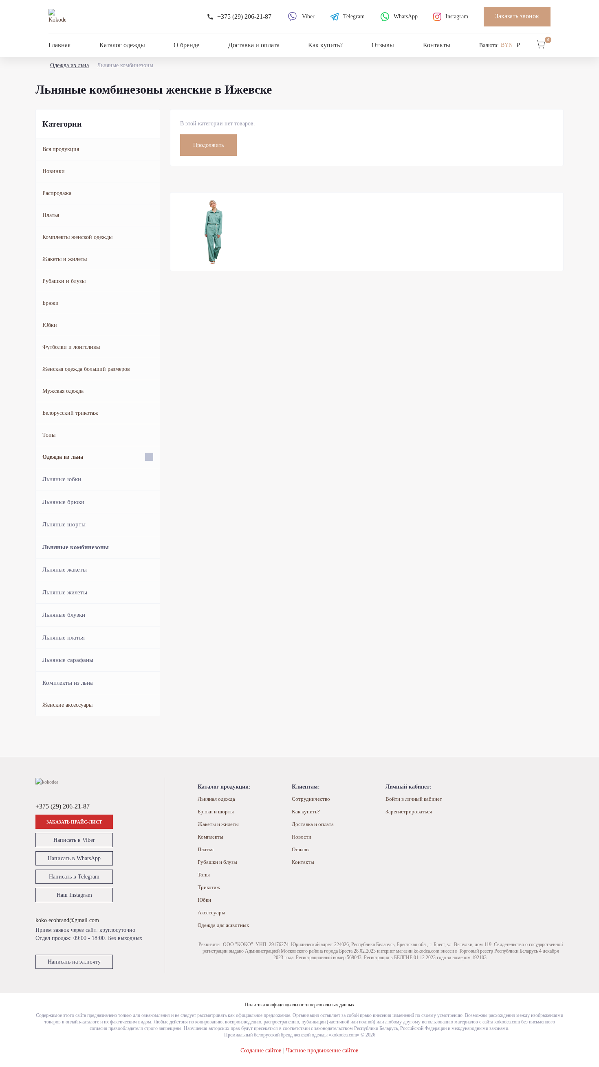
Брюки (50, 303)
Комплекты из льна (67, 682)
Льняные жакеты (64, 569)
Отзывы (383, 45)
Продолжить (208, 145)
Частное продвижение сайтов (322, 1050)
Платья (50, 215)
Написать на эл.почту (74, 962)
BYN (507, 45)
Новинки (53, 171)
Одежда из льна (69, 65)
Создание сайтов (261, 1050)
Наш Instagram (74, 895)
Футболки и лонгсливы (71, 347)
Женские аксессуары (67, 705)
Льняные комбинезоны (75, 547)
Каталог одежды (122, 45)
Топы (48, 435)
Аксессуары (211, 912)
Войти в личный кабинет (413, 799)
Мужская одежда (63, 391)
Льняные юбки (61, 479)
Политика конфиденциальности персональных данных (300, 1005)
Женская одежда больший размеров (86, 369)
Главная (59, 45)
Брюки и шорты (216, 811)
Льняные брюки (63, 502)
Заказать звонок (517, 16)
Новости (301, 837)
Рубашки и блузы (64, 281)
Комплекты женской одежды (77, 237)
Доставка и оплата (254, 45)
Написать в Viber (74, 840)
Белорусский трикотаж (70, 413)
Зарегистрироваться (408, 811)
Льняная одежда (216, 799)
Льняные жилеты (64, 592)
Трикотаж (209, 887)
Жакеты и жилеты (64, 259)
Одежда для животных (223, 925)
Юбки (49, 325)
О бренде (186, 45)
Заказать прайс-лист (74, 821)
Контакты (436, 45)
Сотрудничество (311, 799)
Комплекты (210, 837)
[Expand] (149, 457)
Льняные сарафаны (67, 660)
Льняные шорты (64, 524)
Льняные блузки (63, 614)
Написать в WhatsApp (74, 858)
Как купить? (325, 45)
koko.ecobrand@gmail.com (67, 920)
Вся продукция (60, 149)
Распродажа (56, 193)
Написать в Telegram (74, 877)
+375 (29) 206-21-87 (62, 806)
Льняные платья (63, 637)
